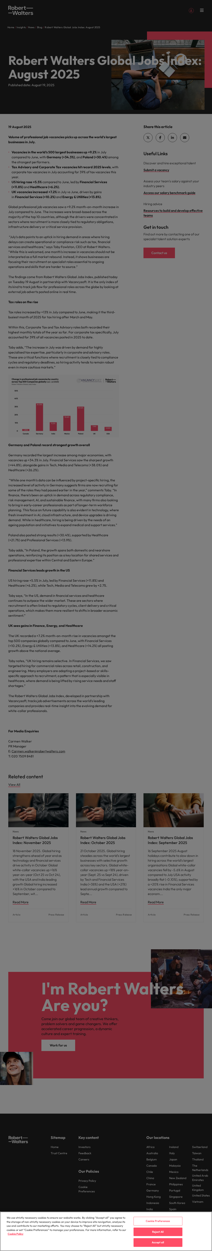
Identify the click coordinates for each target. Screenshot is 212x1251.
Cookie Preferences (158, 1221)
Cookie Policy (15, 1233)
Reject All (158, 1231)
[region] (106, 1231)
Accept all (158, 1242)
